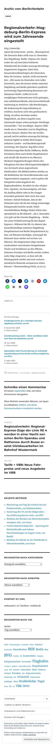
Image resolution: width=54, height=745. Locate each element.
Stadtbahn (8, 682)
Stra (16, 681)
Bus (46, 649)
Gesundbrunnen (25, 666)
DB (21, 656)
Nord (34, 669)
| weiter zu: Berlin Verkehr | (17, 705)
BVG (8, 655)
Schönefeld (23, 677)
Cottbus (16, 656)
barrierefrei (8, 650)
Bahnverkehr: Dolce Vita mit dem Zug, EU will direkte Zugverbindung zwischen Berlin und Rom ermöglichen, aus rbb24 (26, 353)
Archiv (7, 626)
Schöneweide (35, 677)
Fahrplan (40, 656)
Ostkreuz (42, 670)
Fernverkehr (26, 662)
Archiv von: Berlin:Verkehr (24, 9)
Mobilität (16, 670)
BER (31, 649)
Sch (15, 677)
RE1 (23, 673)
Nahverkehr (26, 670)
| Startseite (9, 699)
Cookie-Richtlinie (29, 735)
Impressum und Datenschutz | (19, 711)
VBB (18, 686)
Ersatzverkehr (29, 656)
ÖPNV (26, 686)
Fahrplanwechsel (12, 661)
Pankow (7, 673)
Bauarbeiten (20, 649)
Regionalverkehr (38, 373)
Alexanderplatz (15, 645)
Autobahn (25, 645)
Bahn (32, 645)
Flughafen (40, 661)
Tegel (40, 681)
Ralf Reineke (13, 373)
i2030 (6, 670)
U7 (14, 686)
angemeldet (20, 391)
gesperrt (15, 666)
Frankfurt (7, 666)
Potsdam (16, 673)
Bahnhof (38, 644)
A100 (6, 644)
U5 (10, 686)
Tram (6, 686)
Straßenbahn (27, 681)
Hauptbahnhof (40, 666)
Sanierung (8, 677)
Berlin (40, 649)
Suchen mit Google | (14, 717)
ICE (10, 670)
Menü (8, 16)
